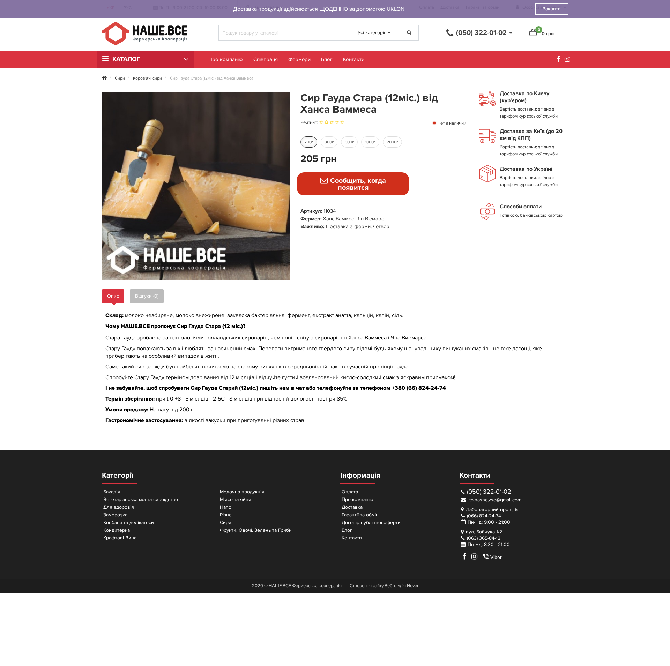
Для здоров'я (118, 507)
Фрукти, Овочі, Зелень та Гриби (256, 530)
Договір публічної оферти (371, 522)
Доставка (352, 507)
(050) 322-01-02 (489, 491)
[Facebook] (560, 60)
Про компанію (225, 59)
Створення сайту (367, 586)
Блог (327, 59)
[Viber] (483, 556)
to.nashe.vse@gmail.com (494, 500)
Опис (113, 296)
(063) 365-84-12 (483, 538)
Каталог (126, 59)
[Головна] (104, 78)
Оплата (350, 492)
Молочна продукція (242, 492)
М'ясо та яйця (235, 499)
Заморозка (115, 515)
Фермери (299, 59)
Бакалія (111, 492)
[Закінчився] (353, 183)
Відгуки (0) (146, 296)
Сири (225, 522)
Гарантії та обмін (360, 515)
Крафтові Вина (119, 538)
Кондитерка (116, 530)
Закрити (552, 9)
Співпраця (265, 59)
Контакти (353, 59)
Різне (226, 515)
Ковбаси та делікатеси (128, 522)
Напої (226, 507)
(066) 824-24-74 (484, 516)
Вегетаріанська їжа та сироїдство (140, 499)
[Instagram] (569, 60)
